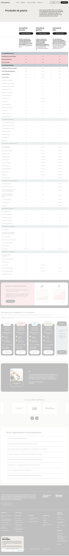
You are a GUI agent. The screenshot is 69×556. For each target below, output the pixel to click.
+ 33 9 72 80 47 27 (61, 538)
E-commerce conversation (6, 524)
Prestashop (45, 522)
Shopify (44, 518)
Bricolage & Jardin (18, 520)
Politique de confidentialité (34, 548)
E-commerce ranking (5, 530)
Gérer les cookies (46, 548)
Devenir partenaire (60, 519)
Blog (58, 527)
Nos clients (59, 517)
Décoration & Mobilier (19, 522)
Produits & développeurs (33, 521)
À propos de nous (60, 533)
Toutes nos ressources (61, 525)
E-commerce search (5, 522)
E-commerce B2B (18, 531)
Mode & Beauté (18, 518)
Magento (44, 520)
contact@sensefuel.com (62, 540)
